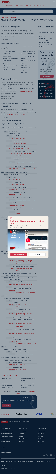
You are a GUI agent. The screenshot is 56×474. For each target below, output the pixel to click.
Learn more (37, 254)
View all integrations (19, 254)
